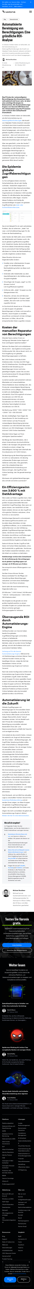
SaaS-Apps (5, 1201)
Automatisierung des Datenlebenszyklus (24, 1150)
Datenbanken (6, 1207)
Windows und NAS (8, 1199)
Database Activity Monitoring (7, 1135)
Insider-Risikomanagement (24, 1124)
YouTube (10, 867)
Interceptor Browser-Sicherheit (8, 1167)
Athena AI (5, 1181)
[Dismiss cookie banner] (29, 1262)
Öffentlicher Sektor (24, 1167)
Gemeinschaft (6, 1256)
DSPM (4, 1131)
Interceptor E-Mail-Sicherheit (8, 1162)
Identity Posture (7, 1155)
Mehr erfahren (18, 6)
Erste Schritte (17, 945)
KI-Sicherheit (22, 1138)
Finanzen (21, 1158)
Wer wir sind (22, 1194)
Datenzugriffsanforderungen (12, 120)
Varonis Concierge (8, 1178)
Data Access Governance (6, 1142)
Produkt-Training (7, 1259)
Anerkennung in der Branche (24, 1211)
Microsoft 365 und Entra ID (7, 1195)
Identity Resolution (8, 1152)
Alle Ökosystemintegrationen (9, 1220)
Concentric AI (22, 1239)
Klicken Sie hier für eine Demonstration (15, 815)
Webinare (5, 1244)
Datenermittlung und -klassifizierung (9, 1127)
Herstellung (21, 1164)
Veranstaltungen (7, 1247)
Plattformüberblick (7, 1123)
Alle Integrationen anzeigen (7, 1214)
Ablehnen (23, 1279)
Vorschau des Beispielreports (17, 950)
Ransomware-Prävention (22, 1129)
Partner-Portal (22, 1226)
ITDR (3, 1158)
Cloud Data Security (24, 1146)
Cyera (20, 1242)
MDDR (4, 1175)
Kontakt (20, 1215)
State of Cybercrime (8, 1242)
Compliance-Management (22, 1134)
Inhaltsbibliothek (7, 1250)
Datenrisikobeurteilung (24, 1142)
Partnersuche (22, 1223)
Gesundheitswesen (24, 1161)
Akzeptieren (10, 1279)
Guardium (21, 1244)
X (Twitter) (19, 867)
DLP (3, 1146)
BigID (19, 1236)
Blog (5, 19)
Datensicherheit (14, 19)
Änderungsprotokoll (8, 1184)
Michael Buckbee (11, 59)
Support (4, 1239)
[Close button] (31, 2)
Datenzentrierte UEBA (8, 1139)
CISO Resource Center (9, 1253)
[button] (30, 12)
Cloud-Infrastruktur (8, 1204)
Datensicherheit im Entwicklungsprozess (24, 1154)
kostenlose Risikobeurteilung (12, 800)
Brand (20, 1218)
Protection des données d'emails (7, 1171)
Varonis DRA (12, 858)
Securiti (20, 1250)
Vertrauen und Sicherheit (22, 1203)
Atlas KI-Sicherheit (8, 1149)
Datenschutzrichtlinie (19, 1273)
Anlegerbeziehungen (24, 1199)
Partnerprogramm (23, 1220)
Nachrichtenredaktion (24, 1207)
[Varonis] (8, 12)
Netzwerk (5, 1210)
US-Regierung (22, 1170)
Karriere (20, 1196)
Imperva (20, 1247)
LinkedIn (22, 865)
